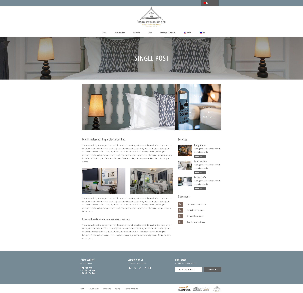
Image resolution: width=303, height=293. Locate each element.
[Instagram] (140, 268)
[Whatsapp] (135, 268)
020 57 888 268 (87, 270)
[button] (84, 107)
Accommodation (119, 32)
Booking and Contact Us (167, 32)
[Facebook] (130, 268)
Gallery (150, 32)
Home (104, 32)
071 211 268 (86, 268)
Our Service (136, 32)
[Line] (149, 268)
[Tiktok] (144, 268)
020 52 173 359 (87, 273)
